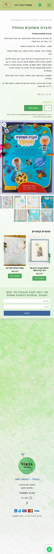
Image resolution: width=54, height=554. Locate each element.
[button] (49, 5)
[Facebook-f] (27, 503)
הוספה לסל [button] (39, 278)
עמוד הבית (47, 20)
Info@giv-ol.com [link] (27, 492)
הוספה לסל (33, 108)
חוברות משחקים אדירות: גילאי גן (21, 115)
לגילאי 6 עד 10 (37, 117)
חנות (40, 20)
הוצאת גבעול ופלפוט (38, 115)
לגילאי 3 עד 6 (33, 20)
